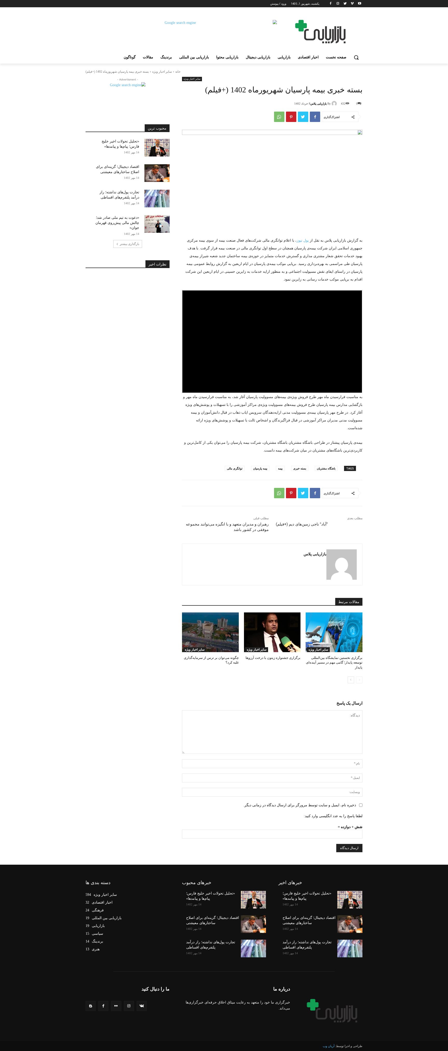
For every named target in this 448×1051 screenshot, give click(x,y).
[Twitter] (345, 4)
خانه (177, 71)
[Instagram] (338, 4)
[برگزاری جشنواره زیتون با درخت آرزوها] (272, 632)
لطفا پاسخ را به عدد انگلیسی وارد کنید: (333, 816)
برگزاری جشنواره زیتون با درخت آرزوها (273, 658)
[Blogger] (91, 1006)
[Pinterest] (291, 117)
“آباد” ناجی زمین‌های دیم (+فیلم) (302, 524)
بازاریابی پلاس (318, 103)
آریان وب (328, 1046)
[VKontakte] (142, 1006)
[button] (356, 57)
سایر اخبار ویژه (162, 71)
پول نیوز (303, 240)
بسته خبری (299, 468)
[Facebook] (331, 4)
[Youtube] (359, 4)
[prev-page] (359, 680)
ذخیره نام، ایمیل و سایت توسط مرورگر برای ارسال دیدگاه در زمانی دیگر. (299, 805)
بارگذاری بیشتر (129, 244)
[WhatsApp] (279, 117)
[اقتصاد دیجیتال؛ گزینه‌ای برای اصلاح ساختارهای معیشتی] (157, 173)
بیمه (280, 468)
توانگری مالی (234, 468)
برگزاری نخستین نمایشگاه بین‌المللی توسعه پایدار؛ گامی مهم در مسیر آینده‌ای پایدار (334, 662)
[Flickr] (116, 1006)
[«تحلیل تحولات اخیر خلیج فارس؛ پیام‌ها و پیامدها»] (157, 147)
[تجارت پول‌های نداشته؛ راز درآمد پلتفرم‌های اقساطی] (157, 198)
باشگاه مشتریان (326, 468)
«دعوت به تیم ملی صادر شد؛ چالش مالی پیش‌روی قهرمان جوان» (117, 223)
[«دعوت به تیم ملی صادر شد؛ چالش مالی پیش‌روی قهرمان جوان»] (157, 224)
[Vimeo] (352, 4)
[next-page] (351, 680)
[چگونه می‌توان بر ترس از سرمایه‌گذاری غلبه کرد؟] (210, 632)
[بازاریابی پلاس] (335, 103)
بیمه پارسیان (260, 468)
